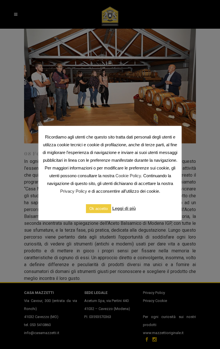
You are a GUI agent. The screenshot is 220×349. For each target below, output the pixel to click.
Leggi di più (124, 208)
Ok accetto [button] (98, 208)
